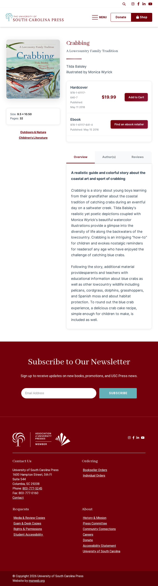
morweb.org (37, 581)
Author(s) (109, 157)
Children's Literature (33, 138)
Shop (143, 17)
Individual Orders (94, 475)
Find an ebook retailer (129, 124)
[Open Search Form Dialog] (124, 4)
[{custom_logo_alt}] (35, 17)
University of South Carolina (101, 551)
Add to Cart (136, 97)
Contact (18, 498)
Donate (88, 540)
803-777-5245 (32, 488)
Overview (80, 157)
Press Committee (95, 523)
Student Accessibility (28, 534)
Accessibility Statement (99, 546)
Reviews (138, 157)
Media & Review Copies (29, 518)
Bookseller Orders (95, 470)
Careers (88, 534)
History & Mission (94, 518)
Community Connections (99, 529)
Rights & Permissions (27, 529)
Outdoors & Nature (33, 132)
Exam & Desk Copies (27, 523)
